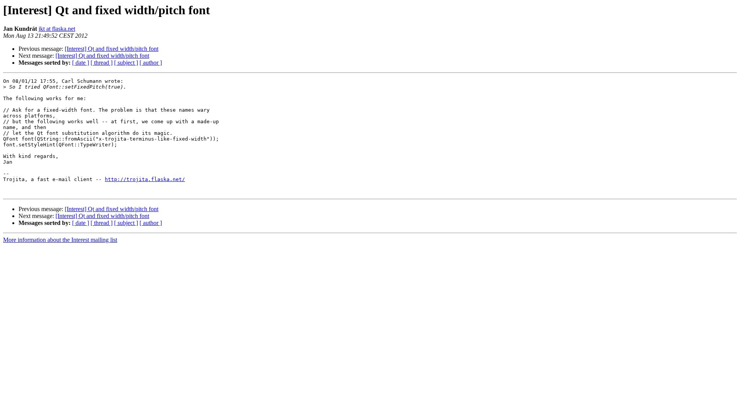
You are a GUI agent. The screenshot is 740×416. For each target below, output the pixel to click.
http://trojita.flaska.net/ (145, 179)
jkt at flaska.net (57, 28)
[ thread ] (102, 62)
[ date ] (80, 62)
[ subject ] (126, 62)
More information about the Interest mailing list (60, 240)
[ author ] (151, 62)
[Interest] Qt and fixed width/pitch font (111, 48)
